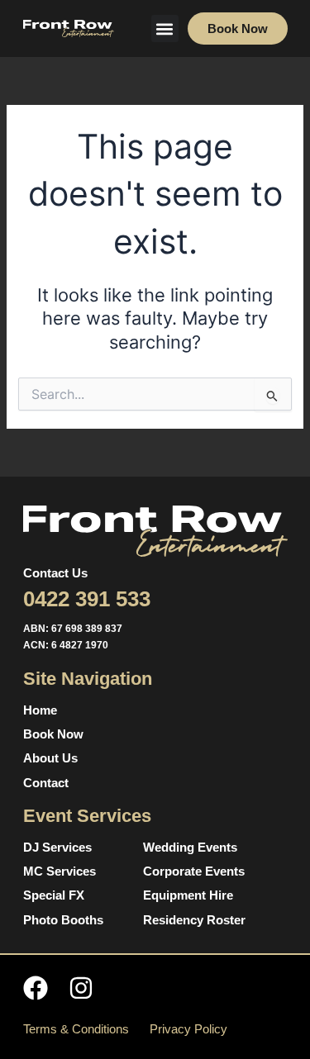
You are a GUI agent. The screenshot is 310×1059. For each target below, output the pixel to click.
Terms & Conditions (76, 1029)
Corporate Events (194, 871)
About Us (50, 758)
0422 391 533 (86, 598)
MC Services (59, 871)
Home (40, 710)
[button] (165, 28)
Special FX (53, 895)
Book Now (53, 734)
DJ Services (57, 847)
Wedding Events (190, 847)
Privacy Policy (188, 1029)
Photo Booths (63, 920)
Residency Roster (194, 920)
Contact (46, 783)
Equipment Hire (188, 895)
